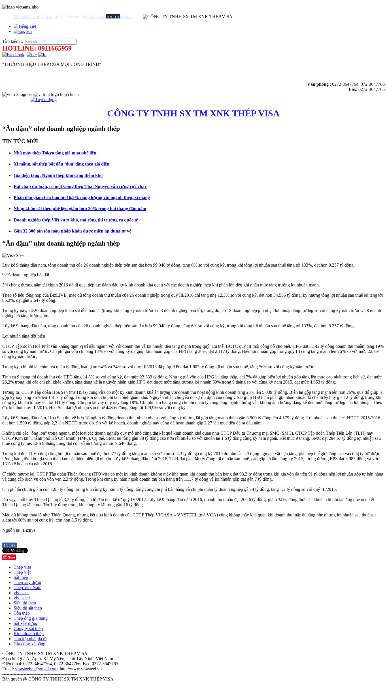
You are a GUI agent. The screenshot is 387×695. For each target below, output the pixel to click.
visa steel (22, 597)
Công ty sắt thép (28, 628)
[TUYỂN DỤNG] (44, 99)
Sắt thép (21, 577)
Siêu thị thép (25, 602)
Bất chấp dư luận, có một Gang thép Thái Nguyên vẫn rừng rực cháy (80, 186)
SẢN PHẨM (97, 16)
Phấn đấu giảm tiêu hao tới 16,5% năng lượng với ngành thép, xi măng (82, 197)
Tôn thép (22, 613)
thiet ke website (172, 692)
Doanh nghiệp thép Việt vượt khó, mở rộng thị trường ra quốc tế (76, 219)
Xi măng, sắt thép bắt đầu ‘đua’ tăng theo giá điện (61, 164)
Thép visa (22, 567)
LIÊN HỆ (127, 16)
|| (16, 16)
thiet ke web (164, 692)
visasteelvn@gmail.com (36, 668)
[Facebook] (13, 54)
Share (9, 545)
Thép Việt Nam (27, 587)
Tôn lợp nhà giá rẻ (30, 638)
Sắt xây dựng (25, 623)
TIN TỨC (113, 16)
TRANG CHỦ (28, 16)
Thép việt (22, 572)
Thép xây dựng (27, 582)
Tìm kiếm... (12, 41)
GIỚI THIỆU (47, 16)
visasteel (21, 592)
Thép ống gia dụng (31, 618)
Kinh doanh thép (29, 633)
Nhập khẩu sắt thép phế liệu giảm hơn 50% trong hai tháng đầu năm (80, 208)
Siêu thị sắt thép (28, 608)
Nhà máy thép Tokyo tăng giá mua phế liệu (55, 152)
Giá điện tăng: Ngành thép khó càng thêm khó (58, 175)
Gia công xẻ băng (29, 643)
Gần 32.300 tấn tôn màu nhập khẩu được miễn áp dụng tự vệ (72, 231)
